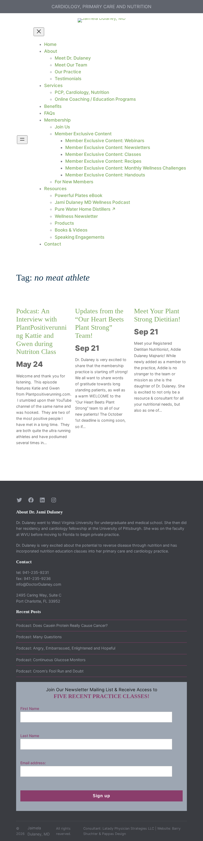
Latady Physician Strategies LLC (128, 828)
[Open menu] (22, 139)
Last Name (29, 735)
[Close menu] (39, 31)
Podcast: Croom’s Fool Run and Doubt (50, 671)
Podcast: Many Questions (39, 637)
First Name (29, 708)
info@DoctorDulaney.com (38, 584)
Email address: (33, 763)
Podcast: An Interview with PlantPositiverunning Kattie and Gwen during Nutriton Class (41, 331)
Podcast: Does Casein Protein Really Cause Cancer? (62, 625)
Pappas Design (114, 834)
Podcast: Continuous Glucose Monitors (51, 659)
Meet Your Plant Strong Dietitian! (157, 315)
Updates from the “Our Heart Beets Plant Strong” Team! (99, 323)
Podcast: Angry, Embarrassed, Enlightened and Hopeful (65, 648)
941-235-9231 (35, 572)
